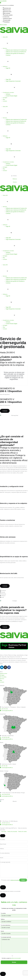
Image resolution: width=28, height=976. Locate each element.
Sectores (5, 48)
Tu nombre (2, 839)
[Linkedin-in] (2, 667)
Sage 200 (8, 79)
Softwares (5, 66)
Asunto (1, 857)
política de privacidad (15, 880)
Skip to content (3, 24)
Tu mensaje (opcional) (5, 862)
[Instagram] (5, 667)
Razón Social (3, 844)
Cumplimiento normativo (8, 92)
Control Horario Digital (11, 95)
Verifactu (8, 94)
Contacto (5, 101)
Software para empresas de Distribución (16, 51)
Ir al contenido (3, 0)
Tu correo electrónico (5, 853)
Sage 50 (8, 68)
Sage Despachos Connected (13, 81)
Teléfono (2, 848)
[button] (0, 2)
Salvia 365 (5, 37)
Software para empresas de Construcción (16, 50)
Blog (4, 99)
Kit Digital (5, 97)
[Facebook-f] (9, 667)
